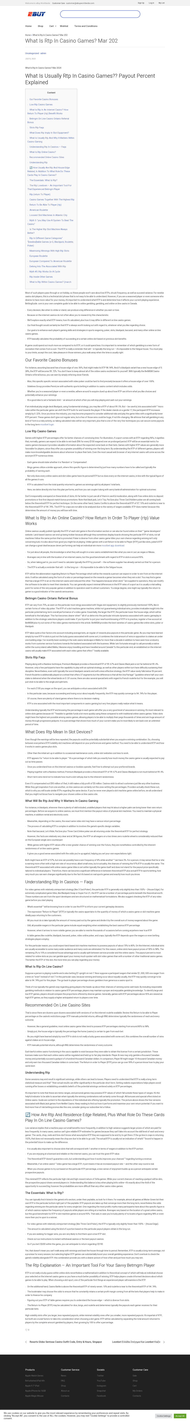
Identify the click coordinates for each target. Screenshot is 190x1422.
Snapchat (101, 1390)
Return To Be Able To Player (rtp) (45, 204)
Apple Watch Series (34, 1375)
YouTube (101, 1380)
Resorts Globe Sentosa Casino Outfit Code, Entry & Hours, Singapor (66, 1342)
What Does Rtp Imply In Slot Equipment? (49, 132)
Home (28, 35)
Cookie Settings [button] (164, 1416)
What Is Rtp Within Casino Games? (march (50, 282)
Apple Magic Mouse (34, 1395)
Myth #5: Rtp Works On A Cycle (45, 271)
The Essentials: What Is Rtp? (43, 180)
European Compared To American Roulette (51, 261)
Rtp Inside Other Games (41, 276)
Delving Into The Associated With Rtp (48, 266)
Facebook (101, 1395)
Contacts (65, 1395)
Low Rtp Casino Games (41, 104)
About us (65, 1390)
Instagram (101, 1385)
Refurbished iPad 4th (35, 1380)
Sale (135, 1375)
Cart (135, 1385)
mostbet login (47, 424)
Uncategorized (32, 53)
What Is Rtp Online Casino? (43, 152)
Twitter (100, 1375)
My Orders (137, 1390)
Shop (63, 1385)
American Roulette (39, 210)
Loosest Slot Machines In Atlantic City (48, 215)
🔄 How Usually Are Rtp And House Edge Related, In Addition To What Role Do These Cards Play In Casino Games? (48, 171)
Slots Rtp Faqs (37, 127)
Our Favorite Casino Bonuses (44, 99)
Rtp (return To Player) (40, 194)
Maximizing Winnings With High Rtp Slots (49, 250)
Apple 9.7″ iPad (32, 1385)
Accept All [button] (180, 1416)
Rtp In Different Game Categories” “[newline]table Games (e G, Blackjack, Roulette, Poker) (50, 242)
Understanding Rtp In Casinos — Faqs (48, 146)
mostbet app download (113, 545)
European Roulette (39, 256)
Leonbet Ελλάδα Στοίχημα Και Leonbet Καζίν (136, 1342)
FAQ (63, 1380)
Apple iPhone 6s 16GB (35, 1390)
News (63, 1375)
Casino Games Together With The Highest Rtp (52, 199)
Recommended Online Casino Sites (47, 157)
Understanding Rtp (39, 162)
